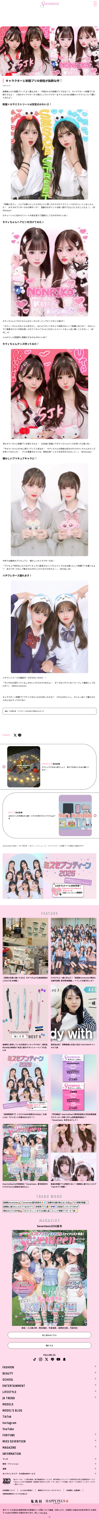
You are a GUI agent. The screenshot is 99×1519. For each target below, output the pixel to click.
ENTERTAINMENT (14, 1386)
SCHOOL (8, 1380)
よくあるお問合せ (26, 1490)
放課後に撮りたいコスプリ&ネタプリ (18, 1206)
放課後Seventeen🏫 (11, 1202)
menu (95, 6)
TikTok (7, 1417)
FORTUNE (9, 1435)
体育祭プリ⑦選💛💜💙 (45, 1206)
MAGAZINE (9, 1448)
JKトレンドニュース (38, 846)
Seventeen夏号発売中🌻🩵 (34, 1202)
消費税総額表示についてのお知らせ (15, 1494)
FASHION (8, 1367)
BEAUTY (8, 1374)
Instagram (9, 1423)
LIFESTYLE (10, 1392)
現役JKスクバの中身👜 (12, 1210)
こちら (44, 1512)
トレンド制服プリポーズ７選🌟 (64, 1210)
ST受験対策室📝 (81, 1202)
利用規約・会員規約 (73, 1490)
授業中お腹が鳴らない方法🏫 (60, 1202)
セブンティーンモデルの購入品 (36, 1210)
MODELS (8, 1404)
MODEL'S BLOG (12, 1411)
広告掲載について (9, 1490)
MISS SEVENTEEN (14, 1441)
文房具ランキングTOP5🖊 (67, 1206)
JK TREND (23, 846)
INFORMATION (12, 1454)
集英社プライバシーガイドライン (49, 1490)
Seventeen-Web (10, 846)
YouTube (8, 1429)
